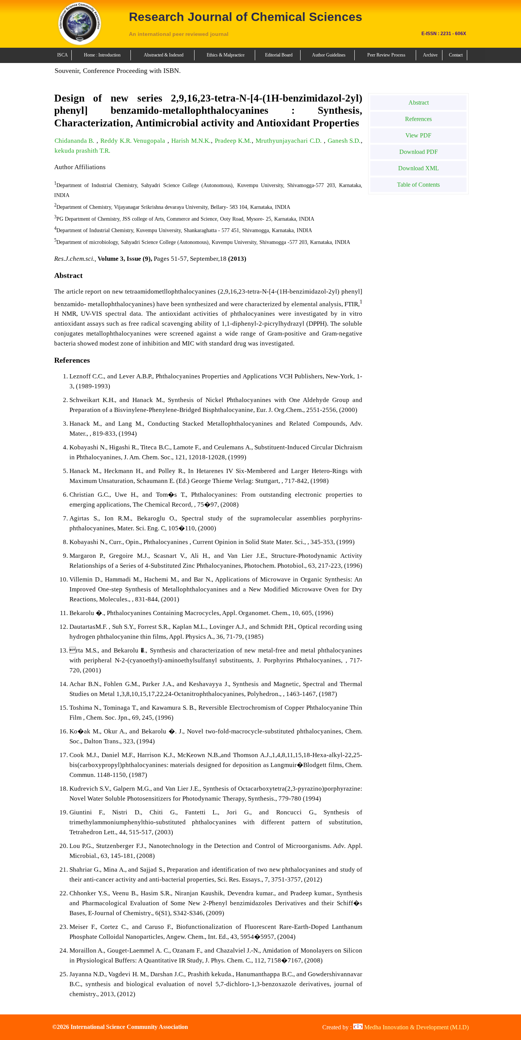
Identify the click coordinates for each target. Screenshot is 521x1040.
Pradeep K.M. (233, 140)
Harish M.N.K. (191, 140)
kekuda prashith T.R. (82, 150)
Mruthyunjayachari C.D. (289, 140)
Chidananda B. (75, 140)
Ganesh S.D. (344, 140)
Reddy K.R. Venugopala (133, 140)
